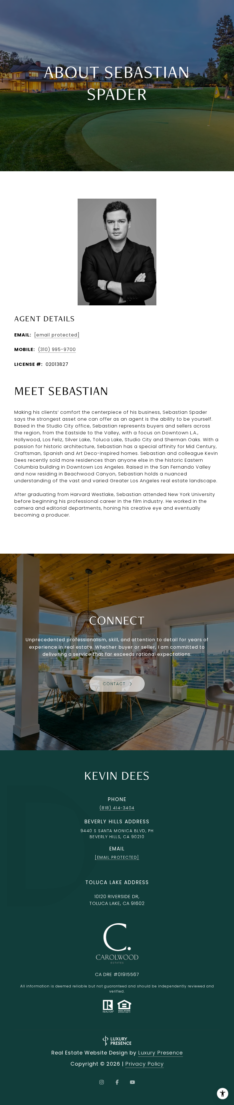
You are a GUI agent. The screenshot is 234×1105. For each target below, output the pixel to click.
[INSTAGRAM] (101, 1082)
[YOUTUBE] (132, 1082)
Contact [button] (115, 684)
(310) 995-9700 (57, 349)
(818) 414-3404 (117, 808)
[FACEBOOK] (117, 1082)
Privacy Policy (144, 1063)
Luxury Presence (160, 1052)
